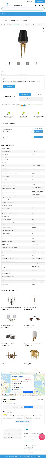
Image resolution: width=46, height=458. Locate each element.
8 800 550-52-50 (18, 5)
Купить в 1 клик (31, 98)
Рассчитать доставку (17, 104)
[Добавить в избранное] (43, 29)
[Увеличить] (23, 44)
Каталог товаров (8, 14)
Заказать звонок (39, 1)
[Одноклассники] (22, 105)
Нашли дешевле (6, 104)
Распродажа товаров (42, 436)
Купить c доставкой (38, 131)
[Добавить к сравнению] (43, 31)
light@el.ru (31, 448)
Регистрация (30, 1)
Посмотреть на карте (29, 441)
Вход (25, 1)
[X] (25, 105)
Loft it (33, 168)
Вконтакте (30, 452)
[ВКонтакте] (20, 105)
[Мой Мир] (24, 105)
